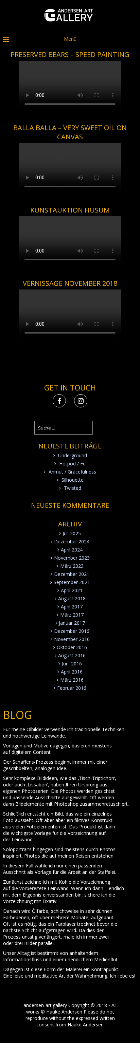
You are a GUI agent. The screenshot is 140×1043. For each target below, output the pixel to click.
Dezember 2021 (71, 574)
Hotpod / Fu (72, 463)
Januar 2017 (72, 623)
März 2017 (72, 614)
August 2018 (72, 598)
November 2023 (72, 558)
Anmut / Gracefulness (72, 471)
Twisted (72, 488)
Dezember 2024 (71, 541)
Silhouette (73, 480)
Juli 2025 (72, 533)
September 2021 (72, 582)
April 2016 (72, 671)
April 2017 (72, 606)
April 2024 (72, 549)
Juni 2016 (72, 663)
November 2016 (72, 639)
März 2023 (72, 566)
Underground (72, 455)
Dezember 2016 (71, 631)
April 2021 (72, 590)
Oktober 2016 (72, 647)
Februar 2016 (71, 688)
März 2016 (72, 680)
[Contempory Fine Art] (70, 26)
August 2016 (72, 655)
